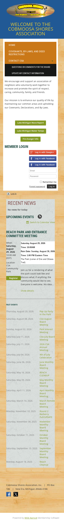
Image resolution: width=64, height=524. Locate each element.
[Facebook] (8, 494)
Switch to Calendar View (42, 222)
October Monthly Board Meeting (44, 439)
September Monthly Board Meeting (45, 453)
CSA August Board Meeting (46, 321)
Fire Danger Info (30, 138)
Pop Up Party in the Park (46, 313)
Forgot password (37, 186)
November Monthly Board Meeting (45, 426)
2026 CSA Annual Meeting (44, 347)
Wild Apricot (31, 517)
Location (10, 262)
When (9, 242)
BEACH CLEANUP (44, 374)
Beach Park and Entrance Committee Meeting (26, 234)
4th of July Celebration (46, 356)
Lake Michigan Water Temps (30, 130)
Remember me (49, 182)
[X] (15, 494)
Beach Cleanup (44, 463)
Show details (27, 291)
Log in (13, 193)
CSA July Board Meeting (47, 338)
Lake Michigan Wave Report (30, 122)
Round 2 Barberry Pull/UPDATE (46, 414)
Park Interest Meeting (46, 331)
